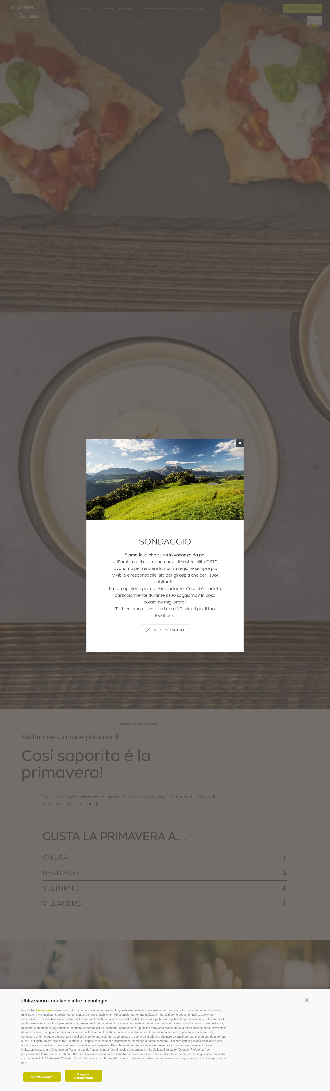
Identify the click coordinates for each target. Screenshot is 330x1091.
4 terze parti (44, 1010)
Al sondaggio (169, 630)
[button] (306, 1000)
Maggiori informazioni (83, 1076)
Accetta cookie (42, 1077)
